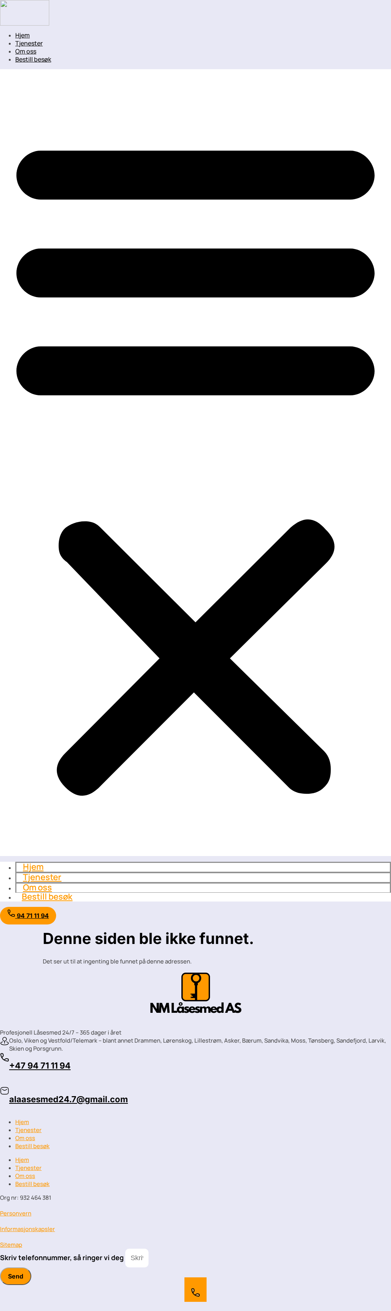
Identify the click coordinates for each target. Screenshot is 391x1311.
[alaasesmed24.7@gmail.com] (4, 1093)
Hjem (22, 35)
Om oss (25, 51)
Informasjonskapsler (27, 1229)
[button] (195, 462)
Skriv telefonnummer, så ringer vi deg (62, 1257)
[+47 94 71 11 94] (4, 1060)
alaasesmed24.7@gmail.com (68, 1099)
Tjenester (29, 43)
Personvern (15, 1213)
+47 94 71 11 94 (40, 1066)
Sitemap (11, 1245)
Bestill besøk (33, 59)
